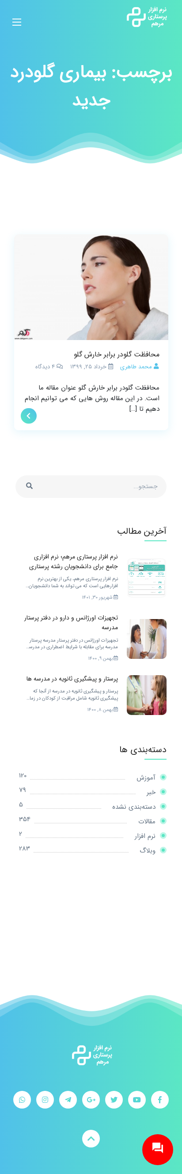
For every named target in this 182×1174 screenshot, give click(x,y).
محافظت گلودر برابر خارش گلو (116, 354)
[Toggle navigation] (17, 17)
